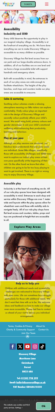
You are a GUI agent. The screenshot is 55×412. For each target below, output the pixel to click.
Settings (18, 407)
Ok (44, 406)
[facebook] (13, 346)
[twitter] (20, 346)
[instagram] (35, 346)
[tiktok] (42, 346)
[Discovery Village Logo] (8, 2)
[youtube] (27, 346)
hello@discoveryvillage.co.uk (31, 382)
